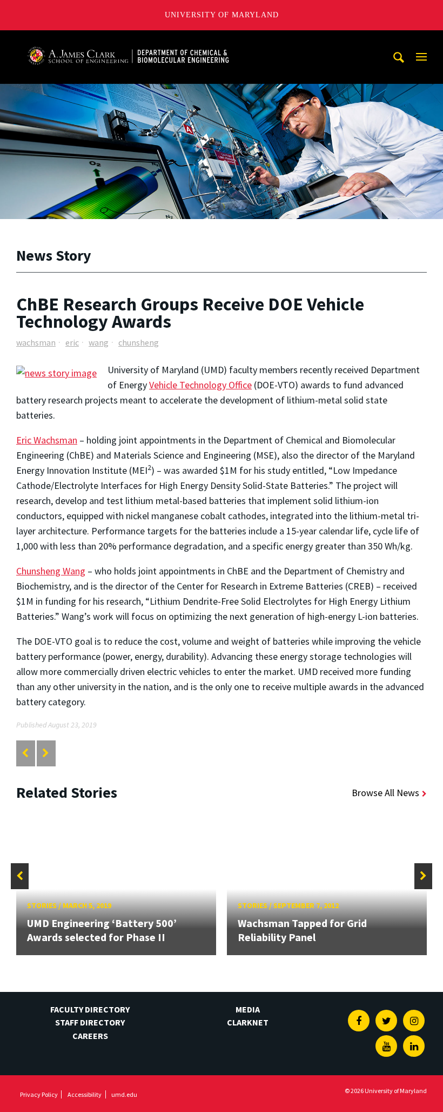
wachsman (36, 342)
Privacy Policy (39, 1094)
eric (72, 342)
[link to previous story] (25, 753)
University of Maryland (222, 15)
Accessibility (85, 1094)
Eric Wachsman (46, 440)
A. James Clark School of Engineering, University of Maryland (128, 40)
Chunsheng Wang (50, 571)
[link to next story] (45, 753)
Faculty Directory (90, 1009)
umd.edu (124, 1094)
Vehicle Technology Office (200, 385)
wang (99, 342)
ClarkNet (248, 1022)
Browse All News (385, 792)
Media (248, 1009)
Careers (90, 1035)
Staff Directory (90, 1022)
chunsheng (138, 342)
